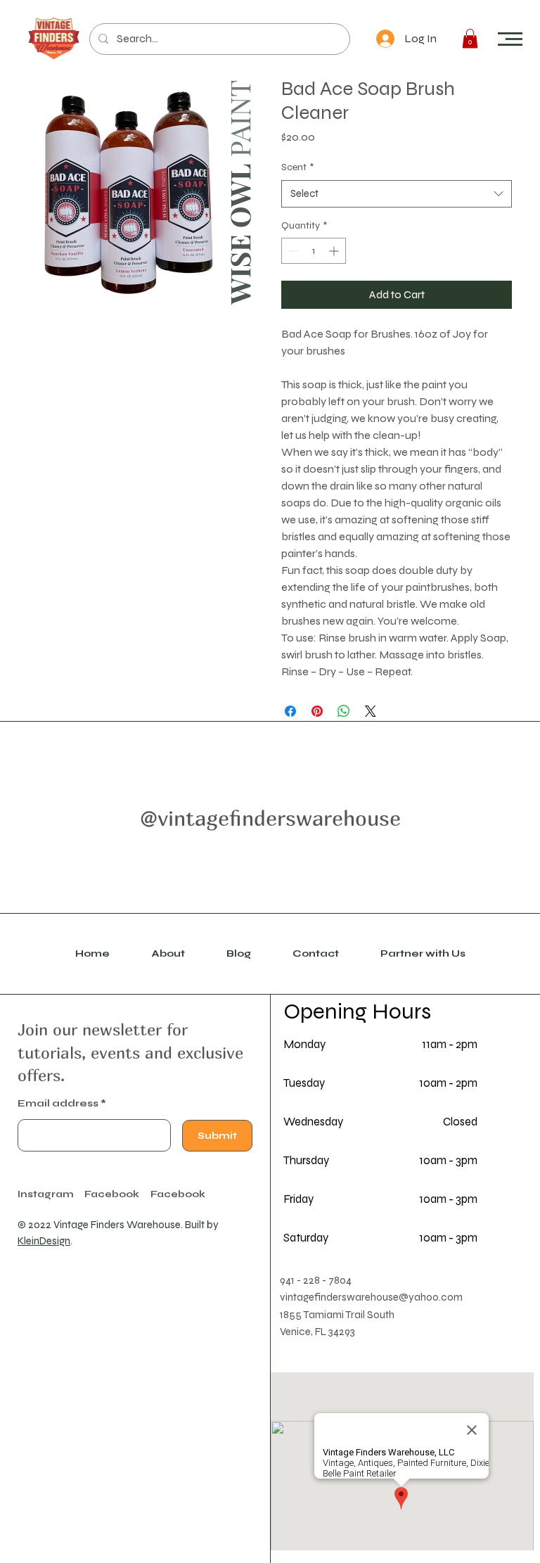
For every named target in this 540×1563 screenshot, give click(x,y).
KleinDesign (44, 1241)
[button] (510, 39)
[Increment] (335, 250)
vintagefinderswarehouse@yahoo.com (371, 1297)
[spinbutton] (313, 250)
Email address (58, 1104)
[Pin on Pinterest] (317, 711)
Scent (297, 167)
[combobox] (396, 194)
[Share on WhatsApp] (343, 711)
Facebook (177, 1194)
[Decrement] (292, 250)
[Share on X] (370, 711)
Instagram (46, 1194)
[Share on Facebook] (290, 711)
